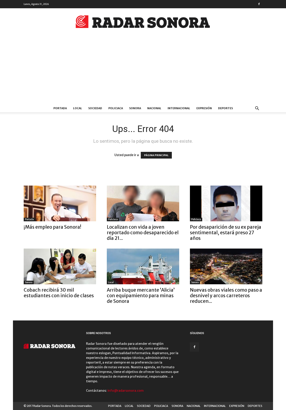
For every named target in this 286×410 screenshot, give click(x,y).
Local (111, 282)
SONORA (135, 108)
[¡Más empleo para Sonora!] (60, 203)
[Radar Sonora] (143, 23)
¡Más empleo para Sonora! (52, 227)
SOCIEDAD (95, 108)
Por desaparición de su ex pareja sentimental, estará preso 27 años (225, 232)
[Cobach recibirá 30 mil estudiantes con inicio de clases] (60, 266)
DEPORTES (225, 108)
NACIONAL (154, 108)
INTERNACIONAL (179, 108)
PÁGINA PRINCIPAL (156, 155)
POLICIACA (115, 108)
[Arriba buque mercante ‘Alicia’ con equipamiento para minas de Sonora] (143, 266)
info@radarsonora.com (125, 391)
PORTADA (60, 108)
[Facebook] (259, 4)
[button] (257, 109)
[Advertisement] (143, 71)
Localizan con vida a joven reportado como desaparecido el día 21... (143, 232)
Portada (29, 219)
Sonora (28, 282)
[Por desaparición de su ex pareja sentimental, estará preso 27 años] (226, 203)
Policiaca (113, 219)
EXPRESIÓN (204, 108)
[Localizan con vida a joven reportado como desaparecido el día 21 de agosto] (143, 203)
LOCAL (77, 108)
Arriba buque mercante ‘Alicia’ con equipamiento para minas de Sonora (141, 295)
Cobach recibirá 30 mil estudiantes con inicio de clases (59, 293)
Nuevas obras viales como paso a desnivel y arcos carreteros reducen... (226, 295)
